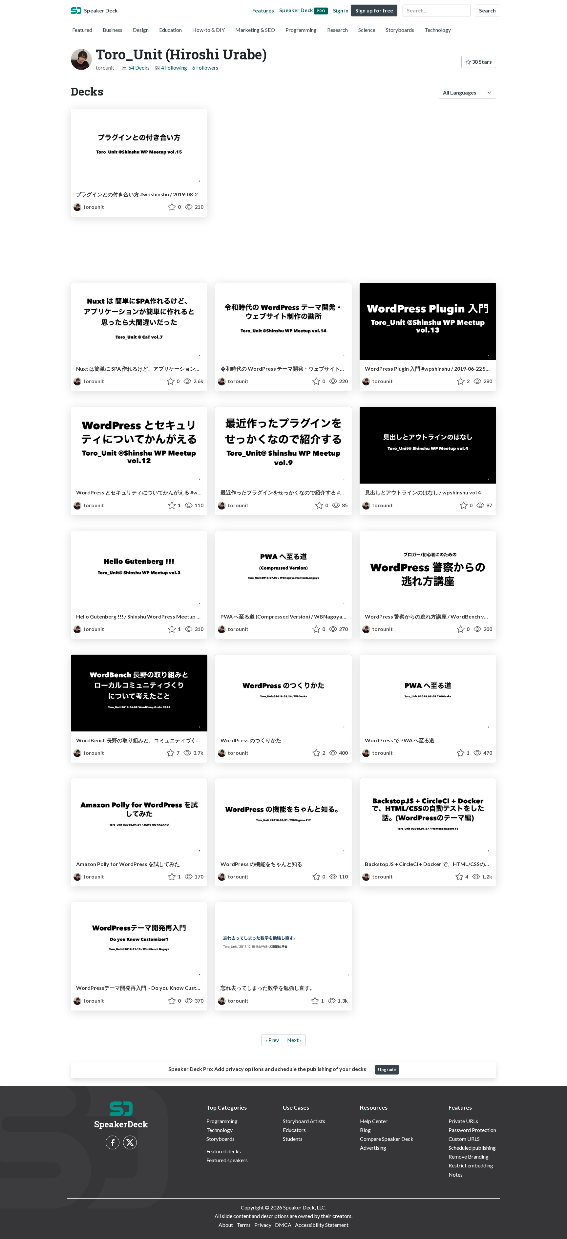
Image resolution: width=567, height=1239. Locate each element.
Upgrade (387, 1069)
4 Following (174, 67)
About (226, 1225)
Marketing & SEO (255, 30)
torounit (93, 207)
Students (293, 1139)
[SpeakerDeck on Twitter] (130, 1142)
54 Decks (139, 67)
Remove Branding (469, 1156)
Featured (82, 30)
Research (337, 30)
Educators (294, 1130)
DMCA (283, 1225)
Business (112, 30)
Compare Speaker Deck (386, 1139)
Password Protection (472, 1130)
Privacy (262, 1225)
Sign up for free (374, 10)
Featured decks (223, 1151)
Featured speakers (227, 1160)
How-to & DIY (208, 30)
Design (141, 30)
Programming (301, 30)
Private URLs (463, 1121)
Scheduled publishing (472, 1147)
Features (263, 10)
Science (366, 30)
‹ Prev (272, 1040)
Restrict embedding (471, 1165)
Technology (438, 30)
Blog (365, 1130)
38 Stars (481, 61)
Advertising (373, 1147)
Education (170, 30)
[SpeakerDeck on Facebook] (112, 1142)
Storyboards (400, 30)
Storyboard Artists (304, 1121)
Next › (294, 1040)
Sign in (340, 10)
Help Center (374, 1121)
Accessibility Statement (321, 1225)
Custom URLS (464, 1139)
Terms (244, 1225)
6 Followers (205, 67)
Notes (456, 1174)
